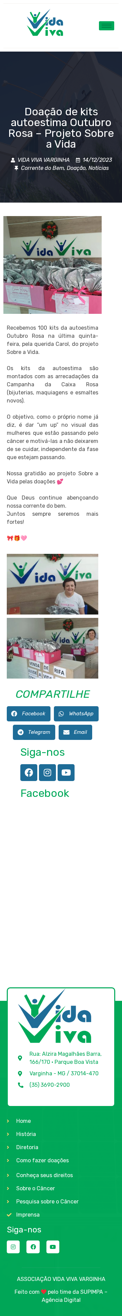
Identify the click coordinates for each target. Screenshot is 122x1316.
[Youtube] (66, 772)
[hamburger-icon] (106, 25)
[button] (28, 713)
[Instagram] (47, 772)
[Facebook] (28, 772)
